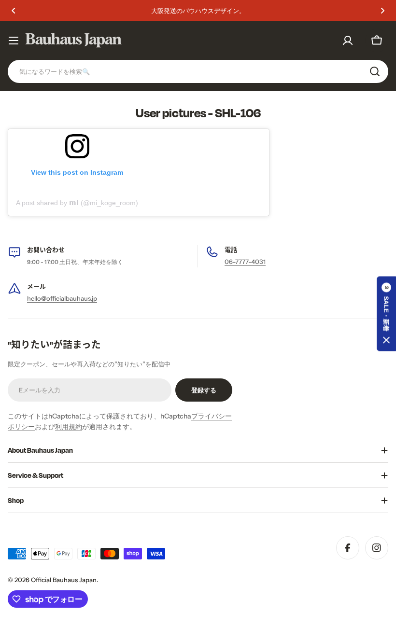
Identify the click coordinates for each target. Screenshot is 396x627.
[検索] (375, 71)
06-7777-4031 (245, 261)
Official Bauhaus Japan (64, 580)
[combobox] (198, 71)
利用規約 (68, 426)
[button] (13, 10)
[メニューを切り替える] (13, 40)
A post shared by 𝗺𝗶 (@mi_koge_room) (77, 203)
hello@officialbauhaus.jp (62, 298)
